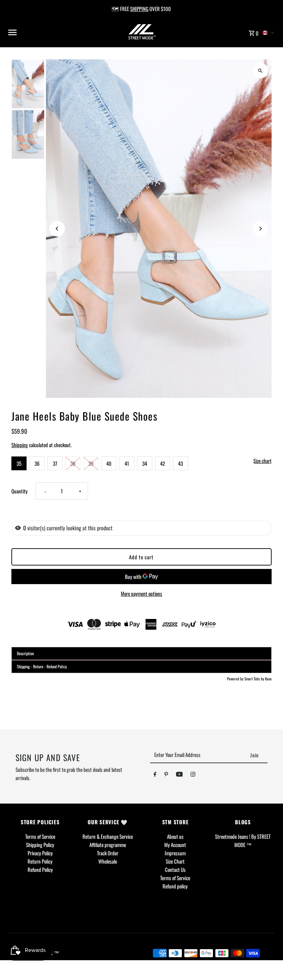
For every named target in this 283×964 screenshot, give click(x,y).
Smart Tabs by (254, 678)
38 (72, 463)
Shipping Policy (40, 844)
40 (108, 463)
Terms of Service (40, 836)
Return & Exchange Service (107, 836)
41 (127, 463)
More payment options (141, 593)
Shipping (19, 445)
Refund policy (175, 886)
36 (37, 463)
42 (162, 463)
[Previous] (57, 228)
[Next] (260, 228)
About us (175, 836)
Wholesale (107, 861)
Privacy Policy (40, 853)
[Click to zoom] (260, 70)
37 (55, 463)
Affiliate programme (107, 844)
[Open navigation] (55, 32)
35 (19, 463)
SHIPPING (139, 8)
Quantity (19, 491)
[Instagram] (193, 775)
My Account (175, 844)
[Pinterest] (166, 775)
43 (180, 463)
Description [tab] (25, 653)
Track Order (107, 853)
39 (91, 463)
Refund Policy (40, 869)
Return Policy (40, 861)
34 (144, 463)
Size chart (262, 461)
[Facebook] (155, 775)
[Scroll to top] (268, 946)
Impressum (175, 853)
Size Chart (175, 861)
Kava (268, 678)
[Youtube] (179, 775)
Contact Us (175, 869)
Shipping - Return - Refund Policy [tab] (42, 666)
